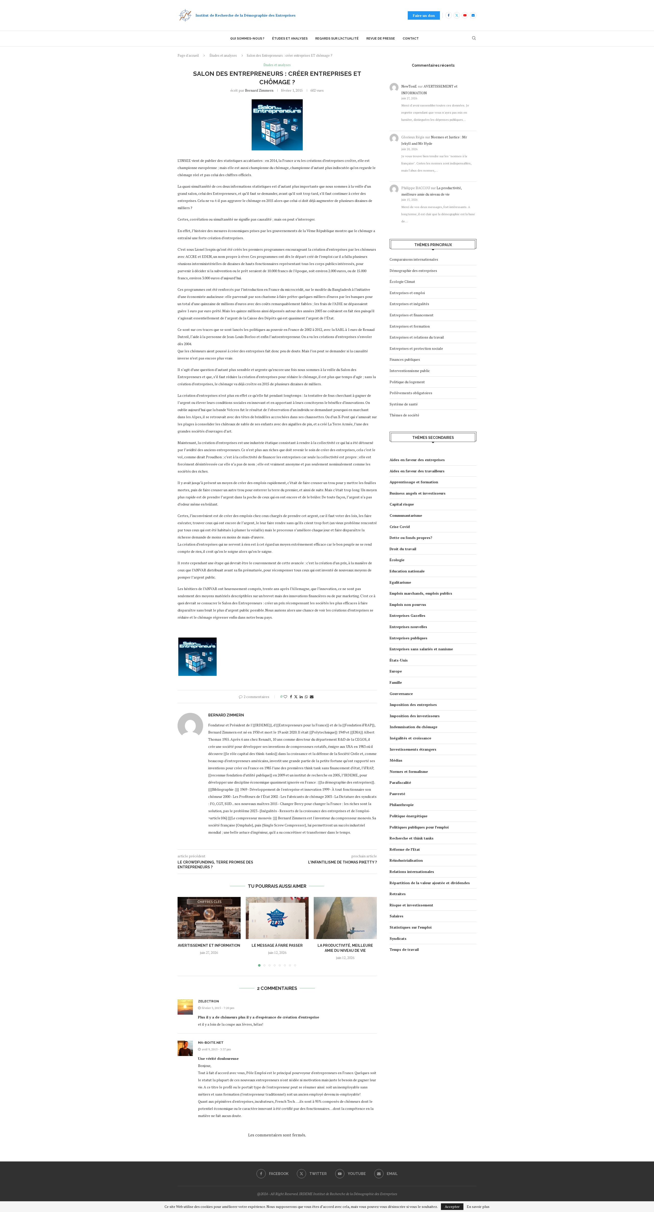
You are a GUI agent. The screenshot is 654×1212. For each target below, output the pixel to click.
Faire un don (424, 15)
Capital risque (402, 504)
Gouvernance (401, 693)
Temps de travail (404, 949)
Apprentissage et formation (414, 481)
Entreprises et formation (410, 326)
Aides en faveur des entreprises (417, 459)
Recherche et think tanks (412, 838)
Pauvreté (397, 793)
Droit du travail (403, 548)
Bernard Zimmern (259, 90)
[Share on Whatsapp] (306, 696)
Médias (396, 760)
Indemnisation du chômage (413, 726)
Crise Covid (400, 526)
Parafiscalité (400, 782)
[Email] (473, 15)
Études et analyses (290, 38)
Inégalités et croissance (410, 738)
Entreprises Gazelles (407, 615)
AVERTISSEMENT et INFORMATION (209, 946)
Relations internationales (412, 871)
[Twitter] (456, 15)
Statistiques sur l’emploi (410, 927)
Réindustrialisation (406, 860)
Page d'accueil (188, 55)
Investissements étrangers (413, 749)
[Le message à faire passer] (277, 918)
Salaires (396, 916)
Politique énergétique (408, 815)
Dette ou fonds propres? (411, 537)
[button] (184, 931)
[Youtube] (465, 15)
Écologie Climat (402, 281)
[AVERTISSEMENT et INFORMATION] (209, 918)
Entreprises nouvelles (408, 626)
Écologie (397, 559)
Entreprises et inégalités (409, 303)
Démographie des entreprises (413, 270)
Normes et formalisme (409, 771)
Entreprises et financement (412, 315)
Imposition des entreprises (413, 704)
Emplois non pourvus (408, 604)
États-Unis (399, 660)
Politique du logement (407, 381)
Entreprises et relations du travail (417, 337)
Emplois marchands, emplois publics (421, 593)
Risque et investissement (411, 905)
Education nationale (407, 571)
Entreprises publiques (408, 637)
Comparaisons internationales (414, 259)
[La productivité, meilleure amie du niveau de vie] (345, 918)
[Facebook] (448, 15)
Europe (396, 671)
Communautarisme (406, 515)
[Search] (473, 38)
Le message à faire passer (277, 946)
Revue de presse (380, 38)
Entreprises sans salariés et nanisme (421, 648)
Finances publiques (405, 359)
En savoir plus (478, 1206)
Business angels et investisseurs (418, 493)
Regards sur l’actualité (337, 38)
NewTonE (409, 86)
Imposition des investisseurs (415, 715)
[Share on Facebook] (291, 696)
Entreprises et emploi (407, 292)
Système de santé (404, 404)
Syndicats (398, 938)
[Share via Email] (311, 696)
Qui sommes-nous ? (247, 38)
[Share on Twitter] (296, 696)
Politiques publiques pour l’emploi (419, 827)
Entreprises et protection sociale (416, 348)
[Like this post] (285, 696)
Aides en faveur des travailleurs (417, 471)
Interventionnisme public (410, 370)
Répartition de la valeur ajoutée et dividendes (430, 882)
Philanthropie (402, 804)
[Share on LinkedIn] (301, 696)
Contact (411, 38)
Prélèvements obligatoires (411, 392)
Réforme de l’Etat (405, 849)
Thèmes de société (404, 415)
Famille (396, 682)
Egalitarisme (400, 582)
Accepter (452, 1206)
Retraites (398, 893)
